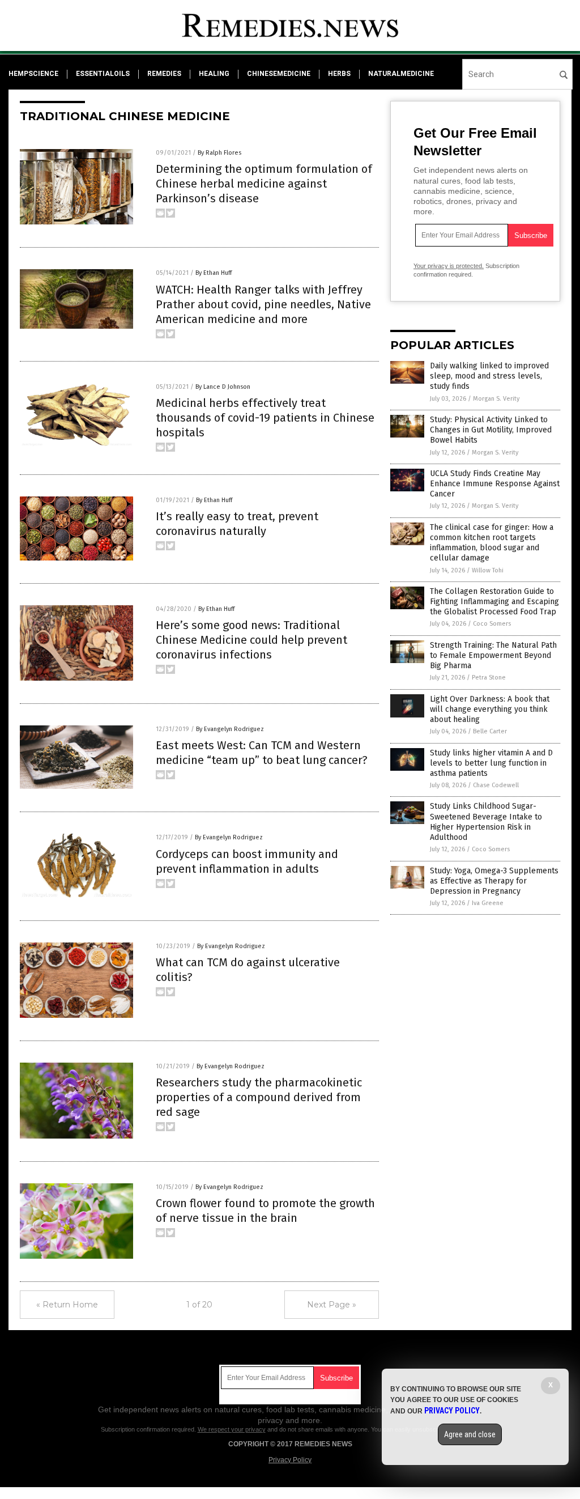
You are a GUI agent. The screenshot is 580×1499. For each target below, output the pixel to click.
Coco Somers (492, 623)
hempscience (33, 74)
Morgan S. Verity (496, 398)
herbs (339, 74)
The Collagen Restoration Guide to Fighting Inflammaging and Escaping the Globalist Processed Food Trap (494, 602)
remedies (164, 74)
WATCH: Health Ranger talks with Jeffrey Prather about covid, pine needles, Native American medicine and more (263, 304)
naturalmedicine (401, 74)
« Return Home (67, 1305)
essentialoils (103, 74)
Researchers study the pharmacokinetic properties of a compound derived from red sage (259, 1097)
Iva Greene (488, 903)
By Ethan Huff (213, 273)
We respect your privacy (232, 1429)
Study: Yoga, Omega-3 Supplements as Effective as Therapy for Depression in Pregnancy (494, 881)
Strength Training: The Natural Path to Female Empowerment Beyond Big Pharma (493, 655)
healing (214, 74)
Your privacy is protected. (448, 265)
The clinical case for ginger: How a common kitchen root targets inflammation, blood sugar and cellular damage (491, 543)
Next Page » (331, 1305)
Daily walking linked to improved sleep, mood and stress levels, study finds (489, 376)
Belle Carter (490, 731)
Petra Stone (489, 677)
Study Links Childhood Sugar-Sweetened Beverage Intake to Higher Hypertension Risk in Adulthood (486, 821)
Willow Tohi (488, 570)
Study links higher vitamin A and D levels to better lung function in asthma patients (491, 763)
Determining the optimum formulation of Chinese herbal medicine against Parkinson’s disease (264, 183)
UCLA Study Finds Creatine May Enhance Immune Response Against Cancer (495, 484)
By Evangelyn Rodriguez (230, 729)
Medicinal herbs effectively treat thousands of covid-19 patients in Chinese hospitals (265, 417)
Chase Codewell (496, 785)
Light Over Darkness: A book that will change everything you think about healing (489, 709)
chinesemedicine (278, 74)
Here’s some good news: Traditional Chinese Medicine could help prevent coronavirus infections (251, 639)
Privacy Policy (290, 1460)
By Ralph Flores (219, 152)
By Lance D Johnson (222, 386)
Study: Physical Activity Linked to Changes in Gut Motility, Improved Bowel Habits (491, 430)
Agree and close (470, 1434)
